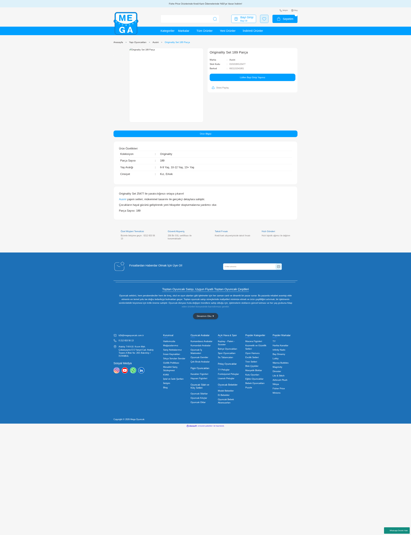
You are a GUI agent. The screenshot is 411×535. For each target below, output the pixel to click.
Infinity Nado (279, 350)
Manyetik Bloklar (253, 370)
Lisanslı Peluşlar (226, 378)
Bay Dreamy (279, 354)
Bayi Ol (243, 21)
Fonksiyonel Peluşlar (228, 374)
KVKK (166, 375)
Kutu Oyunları (252, 375)
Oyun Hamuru (252, 353)
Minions (276, 393)
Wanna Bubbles (281, 363)
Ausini (232, 60)
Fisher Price (279, 388)
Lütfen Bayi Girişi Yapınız (252, 77)
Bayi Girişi (246, 17)
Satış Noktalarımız (172, 350)
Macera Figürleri (253, 341)
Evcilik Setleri (252, 357)
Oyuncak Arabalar (200, 335)
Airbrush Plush (280, 380)
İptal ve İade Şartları (173, 379)
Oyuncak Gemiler (199, 357)
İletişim (166, 383)
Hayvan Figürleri (199, 378)
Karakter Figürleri (199, 374)
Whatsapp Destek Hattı (399, 530)
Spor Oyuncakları (227, 353)
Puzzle (248, 387)
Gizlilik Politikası (171, 363)
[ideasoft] (192, 425)
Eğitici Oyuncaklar (254, 379)
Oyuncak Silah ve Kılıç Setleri (200, 386)
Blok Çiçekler (251, 366)
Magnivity (277, 367)
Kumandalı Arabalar (201, 345)
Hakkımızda (169, 341)
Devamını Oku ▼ (205, 316)
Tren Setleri (251, 362)
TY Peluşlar (224, 370)
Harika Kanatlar (280, 345)
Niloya (276, 384)
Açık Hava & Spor (227, 335)
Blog (165, 387)
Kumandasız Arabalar (201, 341)
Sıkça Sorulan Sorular (174, 358)
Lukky (276, 358)
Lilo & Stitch (278, 375)
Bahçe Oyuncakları (227, 349)
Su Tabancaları (225, 357)
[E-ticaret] (205, 425)
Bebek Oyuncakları (255, 383)
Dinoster (277, 371)
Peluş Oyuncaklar (227, 363)
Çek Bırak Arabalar (200, 362)
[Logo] (126, 23)
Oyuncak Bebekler (227, 384)
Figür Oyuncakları (200, 368)
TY (274, 341)
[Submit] (278, 266)
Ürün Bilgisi (205, 133)
